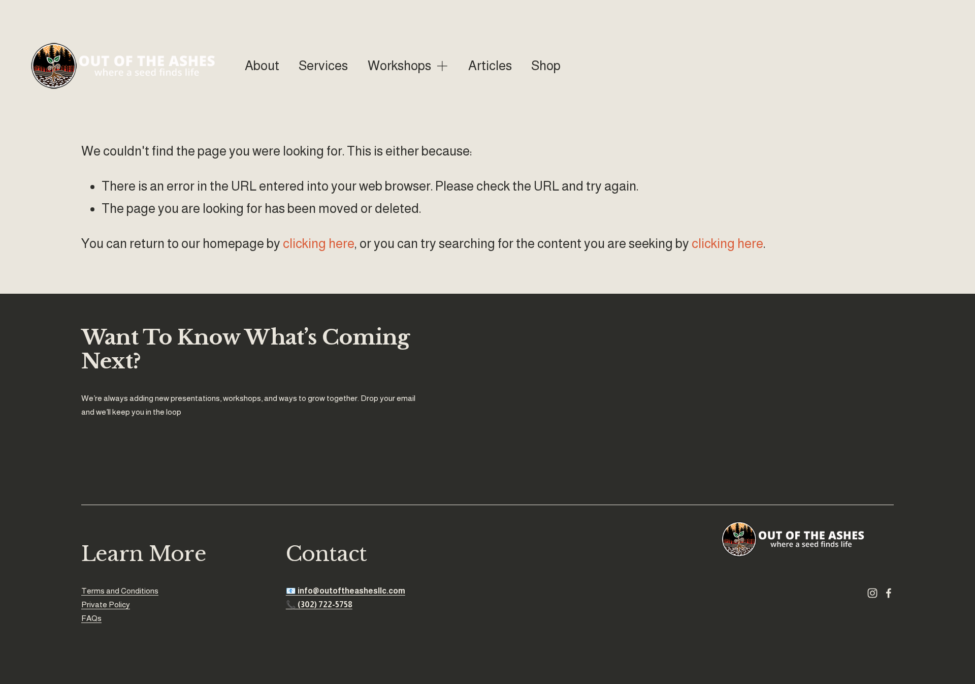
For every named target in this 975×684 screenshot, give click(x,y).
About (262, 65)
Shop (546, 65)
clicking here (318, 243)
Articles (490, 65)
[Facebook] (889, 593)
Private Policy (105, 604)
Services (323, 65)
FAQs (91, 617)
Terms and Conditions (119, 590)
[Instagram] (872, 593)
